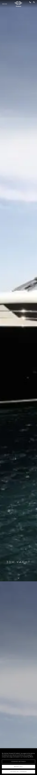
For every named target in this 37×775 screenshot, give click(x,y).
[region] (18, 761)
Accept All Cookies (18, 771)
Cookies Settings (18, 761)
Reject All (18, 766)
